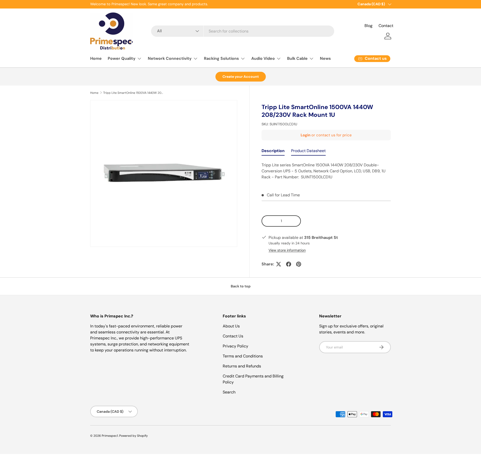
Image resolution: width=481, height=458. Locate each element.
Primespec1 (110, 436)
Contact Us (233, 336)
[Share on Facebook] (289, 264)
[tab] (273, 152)
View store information (287, 250)
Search (229, 392)
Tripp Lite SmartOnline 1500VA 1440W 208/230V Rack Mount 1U (133, 92)
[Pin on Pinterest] (299, 264)
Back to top (241, 286)
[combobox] (242, 31)
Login (305, 135)
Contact (386, 25)
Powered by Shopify (133, 436)
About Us (231, 326)
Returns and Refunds (242, 366)
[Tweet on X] (279, 264)
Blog (369, 25)
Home (96, 58)
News (325, 58)
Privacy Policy (235, 346)
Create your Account (240, 76)
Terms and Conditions (243, 356)
